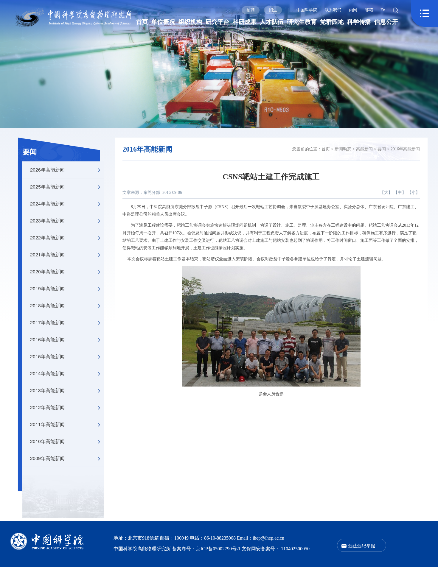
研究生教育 (302, 21)
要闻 (30, 152)
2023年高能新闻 (47, 220)
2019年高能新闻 (47, 288)
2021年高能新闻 (47, 254)
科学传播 (359, 21)
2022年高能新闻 (47, 237)
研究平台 (217, 21)
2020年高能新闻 (47, 271)
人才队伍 (272, 21)
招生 (273, 10)
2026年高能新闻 (47, 169)
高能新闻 (364, 149)
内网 (353, 10)
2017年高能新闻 (47, 322)
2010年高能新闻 (47, 441)
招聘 (250, 10)
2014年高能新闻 (47, 373)
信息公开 (386, 21)
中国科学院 (306, 10)
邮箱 (369, 10)
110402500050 (295, 548)
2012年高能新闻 (47, 407)
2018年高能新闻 (47, 305)
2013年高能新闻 (47, 390)
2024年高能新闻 (47, 203)
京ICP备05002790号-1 (219, 548)
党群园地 (332, 21)
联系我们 (333, 10)
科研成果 (245, 21)
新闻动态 (343, 149)
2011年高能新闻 (47, 424)
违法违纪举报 (361, 545)
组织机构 (190, 21)
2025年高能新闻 (47, 186)
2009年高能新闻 (47, 458)
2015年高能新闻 (47, 356)
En (382, 10)
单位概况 (163, 21)
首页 (142, 21)
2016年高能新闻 (47, 339)
